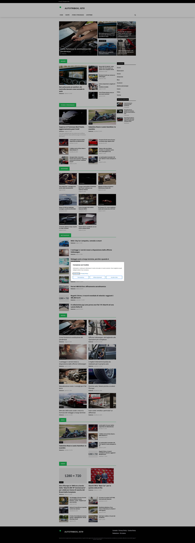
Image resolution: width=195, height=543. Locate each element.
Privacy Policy (84, 273)
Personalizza (81, 277)
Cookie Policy (76, 273)
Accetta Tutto (114, 277)
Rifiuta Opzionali (97, 277)
